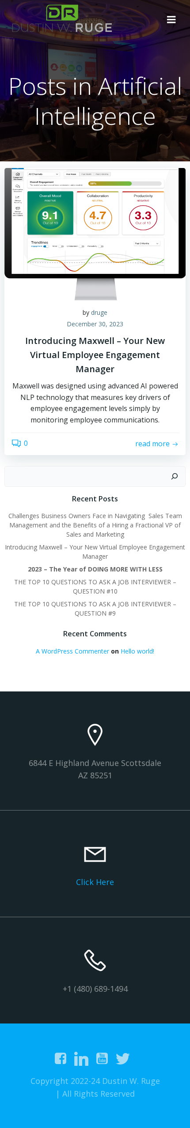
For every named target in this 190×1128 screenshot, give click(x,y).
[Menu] (171, 19)
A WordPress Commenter (72, 651)
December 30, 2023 (95, 324)
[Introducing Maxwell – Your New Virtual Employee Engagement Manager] (95, 233)
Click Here (95, 882)
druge (99, 312)
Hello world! (137, 651)
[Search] (174, 477)
